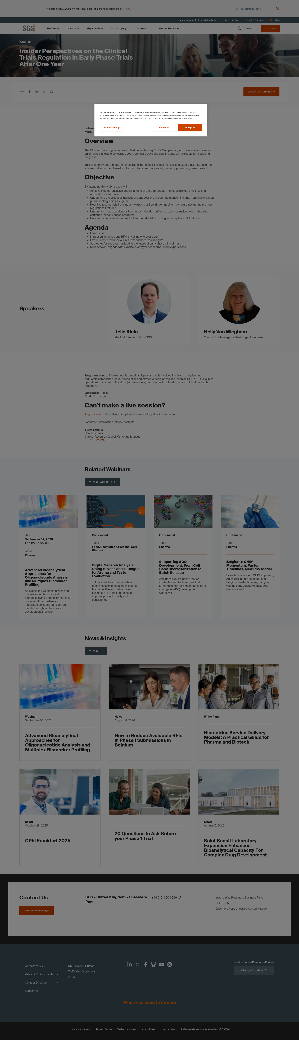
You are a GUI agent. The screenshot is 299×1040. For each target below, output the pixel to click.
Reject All (164, 127)
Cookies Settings (111, 127)
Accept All (190, 127)
